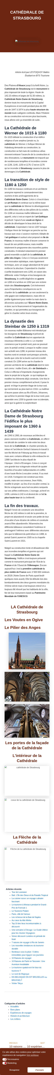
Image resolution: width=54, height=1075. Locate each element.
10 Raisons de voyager (21, 958)
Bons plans (15, 1010)
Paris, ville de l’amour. (21, 914)
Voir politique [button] (32, 1055)
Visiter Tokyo (17, 983)
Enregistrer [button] (14, 1070)
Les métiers (15, 1019)
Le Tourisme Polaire (20, 911)
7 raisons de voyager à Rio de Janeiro (28, 942)
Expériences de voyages (21, 1013)
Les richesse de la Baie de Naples (26, 917)
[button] (4, 1059)
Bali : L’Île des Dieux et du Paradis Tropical (30, 895)
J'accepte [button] (39, 1070)
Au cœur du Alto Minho (21, 920)
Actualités (14, 1006)
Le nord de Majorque (20, 974)
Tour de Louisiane (19, 892)
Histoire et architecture (20, 1016)
